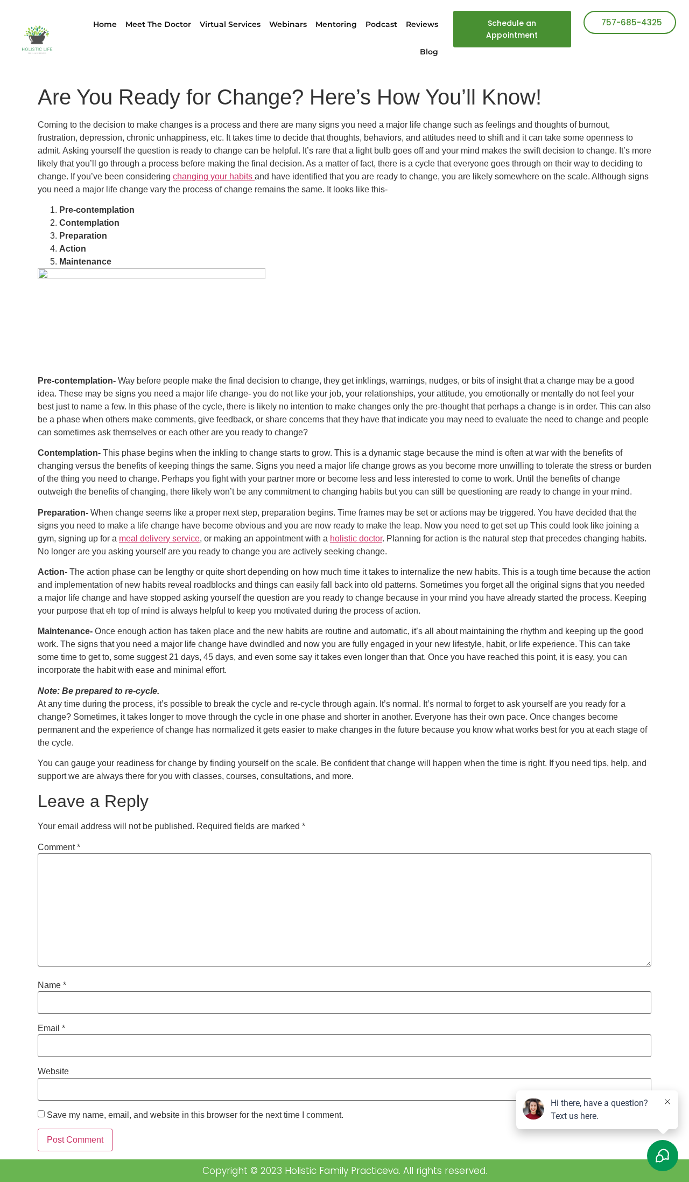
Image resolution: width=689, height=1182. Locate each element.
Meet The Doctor (158, 24)
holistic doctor (356, 538)
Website (53, 1071)
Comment (59, 847)
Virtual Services (230, 24)
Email (51, 1028)
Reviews (422, 24)
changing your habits (214, 176)
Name (52, 985)
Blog (429, 52)
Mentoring (336, 24)
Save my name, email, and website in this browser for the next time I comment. (195, 1115)
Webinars (288, 24)
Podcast (381, 24)
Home (105, 24)
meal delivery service (159, 538)
